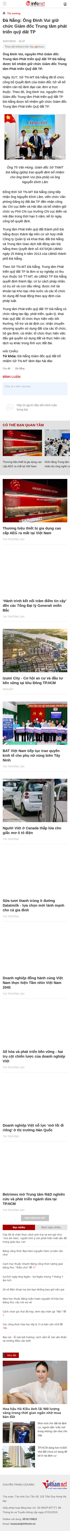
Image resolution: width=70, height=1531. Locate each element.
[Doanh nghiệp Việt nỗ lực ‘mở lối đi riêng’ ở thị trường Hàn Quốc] (35, 1097)
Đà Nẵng (19, 368)
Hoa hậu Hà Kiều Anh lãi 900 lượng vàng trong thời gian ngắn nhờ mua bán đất (32, 1413)
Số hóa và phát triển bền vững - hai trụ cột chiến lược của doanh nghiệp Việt (34, 1056)
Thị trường (13, 13)
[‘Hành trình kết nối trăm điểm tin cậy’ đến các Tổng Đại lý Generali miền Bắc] (35, 573)
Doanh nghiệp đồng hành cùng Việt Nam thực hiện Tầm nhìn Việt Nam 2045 (33, 982)
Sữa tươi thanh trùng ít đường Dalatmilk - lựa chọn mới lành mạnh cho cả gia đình (33, 905)
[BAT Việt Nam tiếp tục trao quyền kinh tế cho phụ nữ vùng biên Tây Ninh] (35, 723)
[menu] (4, 4)
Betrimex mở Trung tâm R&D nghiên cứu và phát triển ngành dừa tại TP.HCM (34, 1199)
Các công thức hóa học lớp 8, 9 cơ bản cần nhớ (31, 1324)
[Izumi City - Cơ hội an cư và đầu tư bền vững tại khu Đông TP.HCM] (35, 650)
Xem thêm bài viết (35, 1218)
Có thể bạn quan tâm (23, 425)
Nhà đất (8, 689)
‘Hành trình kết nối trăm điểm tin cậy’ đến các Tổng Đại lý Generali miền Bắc (34, 605)
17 (34, 1267)
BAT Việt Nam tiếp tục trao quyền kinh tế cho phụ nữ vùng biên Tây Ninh (31, 755)
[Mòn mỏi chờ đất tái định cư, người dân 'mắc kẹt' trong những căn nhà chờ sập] (19, 1432)
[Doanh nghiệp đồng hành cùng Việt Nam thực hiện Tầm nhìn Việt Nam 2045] (35, 950)
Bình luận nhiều (51, 1227)
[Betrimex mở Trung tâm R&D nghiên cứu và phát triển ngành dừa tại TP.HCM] (35, 1166)
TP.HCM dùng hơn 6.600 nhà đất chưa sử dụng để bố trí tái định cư (52, 1451)
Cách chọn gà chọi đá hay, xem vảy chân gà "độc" (33, 1311)
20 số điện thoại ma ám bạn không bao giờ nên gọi (33, 1289)
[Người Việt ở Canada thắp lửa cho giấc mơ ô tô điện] (35, 800)
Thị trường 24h (13, 539)
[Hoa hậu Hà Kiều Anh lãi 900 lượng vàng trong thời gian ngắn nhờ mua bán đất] (35, 1382)
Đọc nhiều (19, 1227)
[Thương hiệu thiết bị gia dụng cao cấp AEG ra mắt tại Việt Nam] (22, 443)
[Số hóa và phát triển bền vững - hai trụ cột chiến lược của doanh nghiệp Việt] (35, 1024)
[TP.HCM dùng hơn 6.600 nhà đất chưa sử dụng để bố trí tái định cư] (19, 1456)
